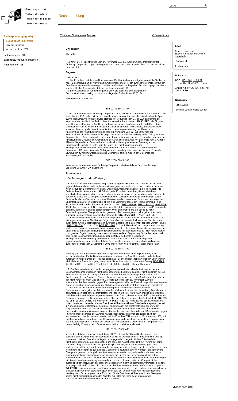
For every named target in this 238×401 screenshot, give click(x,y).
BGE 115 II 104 (107, 225)
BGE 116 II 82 (129, 204)
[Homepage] (26, 17)
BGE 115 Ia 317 (146, 204)
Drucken (91, 35)
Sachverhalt (181, 61)
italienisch (180, 56)
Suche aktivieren (205, 6)
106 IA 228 (193, 83)
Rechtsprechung (71, 16)
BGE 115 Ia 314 (75, 225)
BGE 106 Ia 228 (126, 215)
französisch (200, 53)
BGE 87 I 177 (118, 300)
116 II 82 (197, 80)
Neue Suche (181, 105)
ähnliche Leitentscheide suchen (191, 109)
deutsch (189, 53)
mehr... (205, 83)
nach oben (187, 386)
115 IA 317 (180, 83)
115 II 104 (187, 80)
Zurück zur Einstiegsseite (73, 35)
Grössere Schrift (160, 35)
